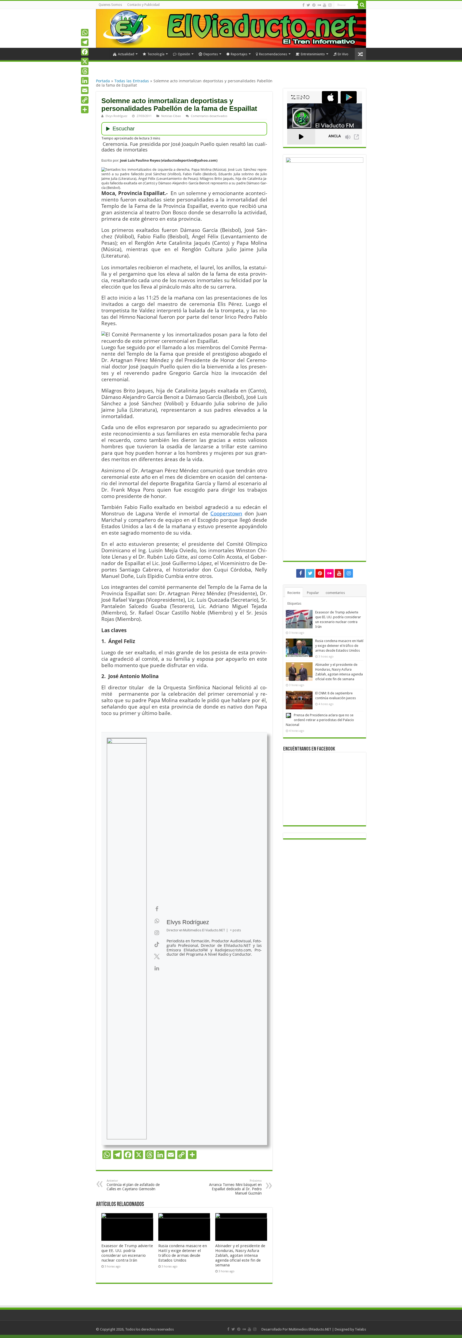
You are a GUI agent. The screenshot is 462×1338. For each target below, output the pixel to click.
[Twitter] (308, 5)
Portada (103, 80)
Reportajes (239, 54)
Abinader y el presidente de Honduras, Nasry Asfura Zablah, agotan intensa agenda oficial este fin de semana (240, 1255)
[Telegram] (85, 42)
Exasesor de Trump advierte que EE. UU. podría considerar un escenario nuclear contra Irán (127, 1253)
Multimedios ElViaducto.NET (310, 1329)
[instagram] (330, 5)
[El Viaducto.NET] (231, 28)
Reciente (293, 593)
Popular (313, 593)
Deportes (210, 54)
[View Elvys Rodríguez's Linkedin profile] (156, 968)
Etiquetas (294, 603)
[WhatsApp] (85, 32)
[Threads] (85, 71)
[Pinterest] (314, 5)
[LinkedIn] (85, 80)
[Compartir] (85, 109)
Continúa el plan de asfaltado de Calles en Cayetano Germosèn (133, 1185)
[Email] (85, 90)
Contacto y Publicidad (143, 5)
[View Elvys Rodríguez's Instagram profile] (156, 932)
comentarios (335, 593)
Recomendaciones (273, 54)
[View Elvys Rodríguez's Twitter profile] (156, 956)
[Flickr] (319, 5)
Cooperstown (226, 513)
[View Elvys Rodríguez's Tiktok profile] (156, 944)
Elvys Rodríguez (116, 116)
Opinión (184, 54)
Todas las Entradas (131, 80)
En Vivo (343, 54)
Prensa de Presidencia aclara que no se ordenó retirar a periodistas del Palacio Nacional (320, 720)
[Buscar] (362, 5)
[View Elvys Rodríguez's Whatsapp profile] (156, 920)
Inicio (103, 53)
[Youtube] (324, 5)
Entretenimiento (313, 54)
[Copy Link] (85, 100)
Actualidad (126, 54)
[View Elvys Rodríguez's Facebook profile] (156, 908)
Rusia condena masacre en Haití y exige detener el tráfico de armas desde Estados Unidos (182, 1253)
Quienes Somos (110, 5)
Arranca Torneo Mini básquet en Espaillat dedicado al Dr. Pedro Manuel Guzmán (235, 1187)
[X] (85, 61)
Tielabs (360, 1329)
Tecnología (155, 54)
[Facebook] (303, 5)
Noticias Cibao (171, 116)
